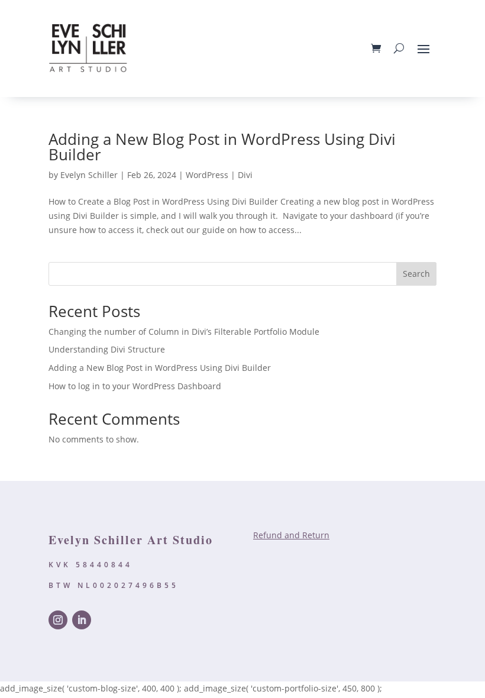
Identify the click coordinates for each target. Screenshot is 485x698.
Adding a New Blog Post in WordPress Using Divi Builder (222, 146)
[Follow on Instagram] (57, 619)
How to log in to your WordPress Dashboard (134, 386)
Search (416, 273)
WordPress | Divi (219, 174)
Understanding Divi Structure (106, 349)
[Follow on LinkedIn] (81, 619)
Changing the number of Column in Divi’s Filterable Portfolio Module (183, 331)
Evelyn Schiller (89, 174)
